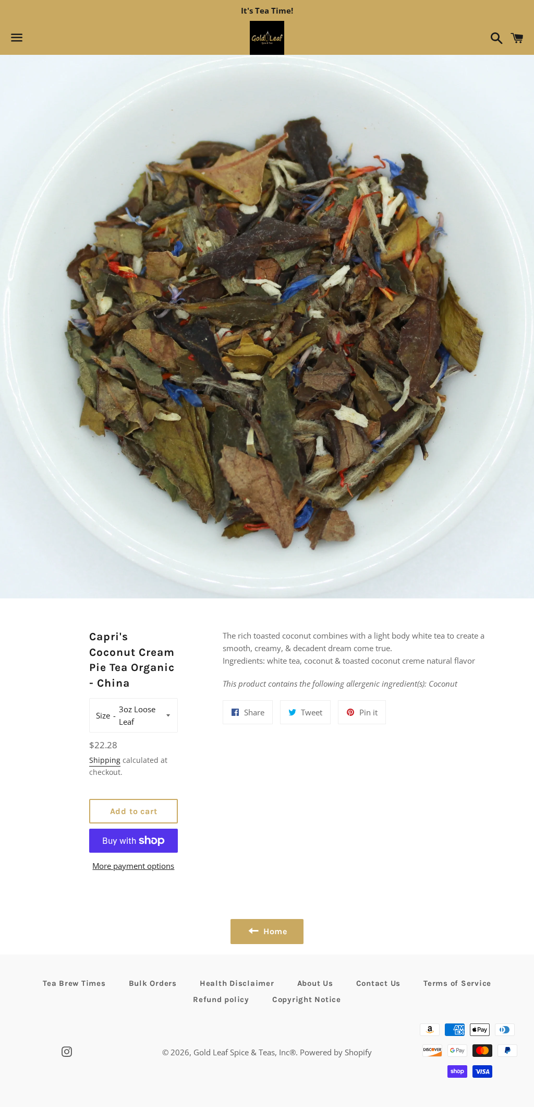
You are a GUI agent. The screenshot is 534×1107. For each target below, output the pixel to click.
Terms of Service (457, 983)
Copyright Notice (306, 999)
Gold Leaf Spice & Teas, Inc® (244, 1052)
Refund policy (221, 999)
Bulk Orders (153, 983)
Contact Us (378, 983)
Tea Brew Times (74, 983)
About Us (315, 983)
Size (103, 715)
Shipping (104, 760)
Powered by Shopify (336, 1052)
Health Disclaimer (237, 983)
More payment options (133, 866)
